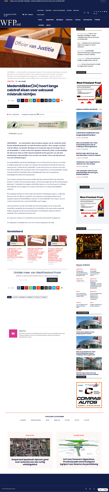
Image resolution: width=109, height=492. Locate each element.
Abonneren (52, 280)
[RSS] (100, 12)
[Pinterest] (26, 100)
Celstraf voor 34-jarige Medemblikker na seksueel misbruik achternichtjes (15, 253)
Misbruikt (30, 297)
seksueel (44, 297)
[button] (88, 13)
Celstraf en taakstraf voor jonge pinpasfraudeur (87, 134)
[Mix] (58, 100)
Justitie (10, 81)
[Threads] (96, 14)
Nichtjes (37, 297)
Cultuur (78, 302)
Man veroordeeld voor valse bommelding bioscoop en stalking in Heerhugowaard (86, 145)
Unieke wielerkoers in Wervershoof (96, 305)
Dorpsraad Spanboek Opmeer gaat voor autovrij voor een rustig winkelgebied (30, 462)
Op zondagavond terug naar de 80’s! (81, 306)
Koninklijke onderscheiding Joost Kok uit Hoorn (95, 273)
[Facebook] (94, 12)
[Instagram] (96, 12)
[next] (104, 1)
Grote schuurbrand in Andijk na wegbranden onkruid (88, 59)
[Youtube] (104, 12)
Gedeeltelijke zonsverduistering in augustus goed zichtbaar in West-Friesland (88, 52)
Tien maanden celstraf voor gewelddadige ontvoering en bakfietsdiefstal (87, 172)
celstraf (15, 297)
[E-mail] (42, 100)
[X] (102, 12)
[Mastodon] (94, 14)
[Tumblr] (50, 100)
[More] (62, 100)
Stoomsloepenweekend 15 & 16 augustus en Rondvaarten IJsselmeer (96, 296)
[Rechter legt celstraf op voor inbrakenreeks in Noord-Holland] (89, 363)
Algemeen (79, 269)
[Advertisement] (37, 316)
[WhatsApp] (30, 100)
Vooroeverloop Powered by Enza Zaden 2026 (81, 295)
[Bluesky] (106, 12)
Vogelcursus (80, 281)
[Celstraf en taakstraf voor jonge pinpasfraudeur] (89, 121)
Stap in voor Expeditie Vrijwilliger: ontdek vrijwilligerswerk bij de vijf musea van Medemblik (37, 1)
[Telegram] (54, 100)
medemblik (23, 297)
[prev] (102, 1)
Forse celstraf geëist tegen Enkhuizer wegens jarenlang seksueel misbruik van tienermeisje (55, 254)
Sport (78, 291)
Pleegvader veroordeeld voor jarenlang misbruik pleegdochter (82, 273)
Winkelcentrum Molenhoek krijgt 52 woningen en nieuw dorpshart (88, 45)
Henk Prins (16, 114)
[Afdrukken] (46, 100)
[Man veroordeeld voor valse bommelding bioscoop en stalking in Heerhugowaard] (89, 342)
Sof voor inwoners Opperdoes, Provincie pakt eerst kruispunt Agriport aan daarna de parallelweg (79, 461)
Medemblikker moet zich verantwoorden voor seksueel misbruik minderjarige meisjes (36, 253)
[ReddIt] (38, 100)
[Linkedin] (98, 12)
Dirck (78, 43)
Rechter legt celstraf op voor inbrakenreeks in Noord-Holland (88, 154)
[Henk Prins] (8, 114)
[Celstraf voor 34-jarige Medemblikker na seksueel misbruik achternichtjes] (16, 240)
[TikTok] (94, 489)
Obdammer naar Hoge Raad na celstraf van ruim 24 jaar (88, 163)
